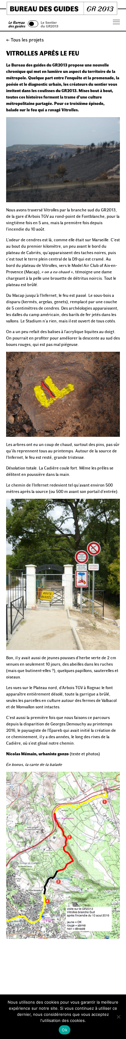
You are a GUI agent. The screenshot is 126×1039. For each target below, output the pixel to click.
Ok (64, 1029)
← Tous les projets (25, 39)
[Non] (118, 1017)
